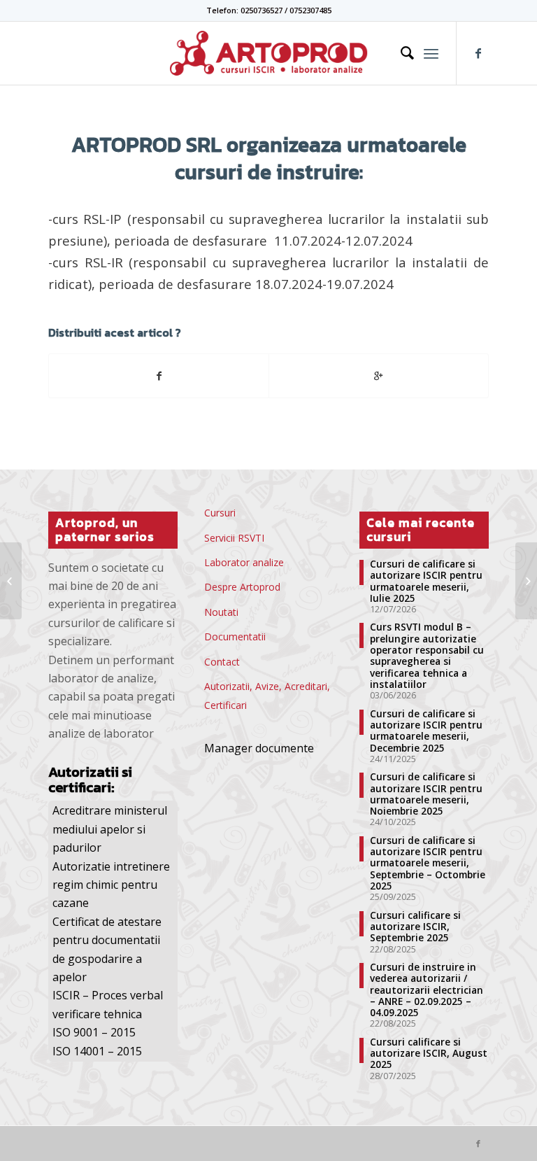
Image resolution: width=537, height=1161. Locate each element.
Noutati (221, 612)
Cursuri (220, 512)
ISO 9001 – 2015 (94, 1032)
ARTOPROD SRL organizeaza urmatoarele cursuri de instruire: (268, 158)
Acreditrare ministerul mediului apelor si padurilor (109, 829)
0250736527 (261, 10)
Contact (222, 661)
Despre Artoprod (242, 586)
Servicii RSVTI (234, 537)
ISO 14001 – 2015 (97, 1051)
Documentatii (235, 636)
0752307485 (310, 10)
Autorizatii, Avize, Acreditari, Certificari (267, 695)
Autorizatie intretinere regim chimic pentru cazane (111, 885)
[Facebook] (478, 53)
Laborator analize (244, 562)
